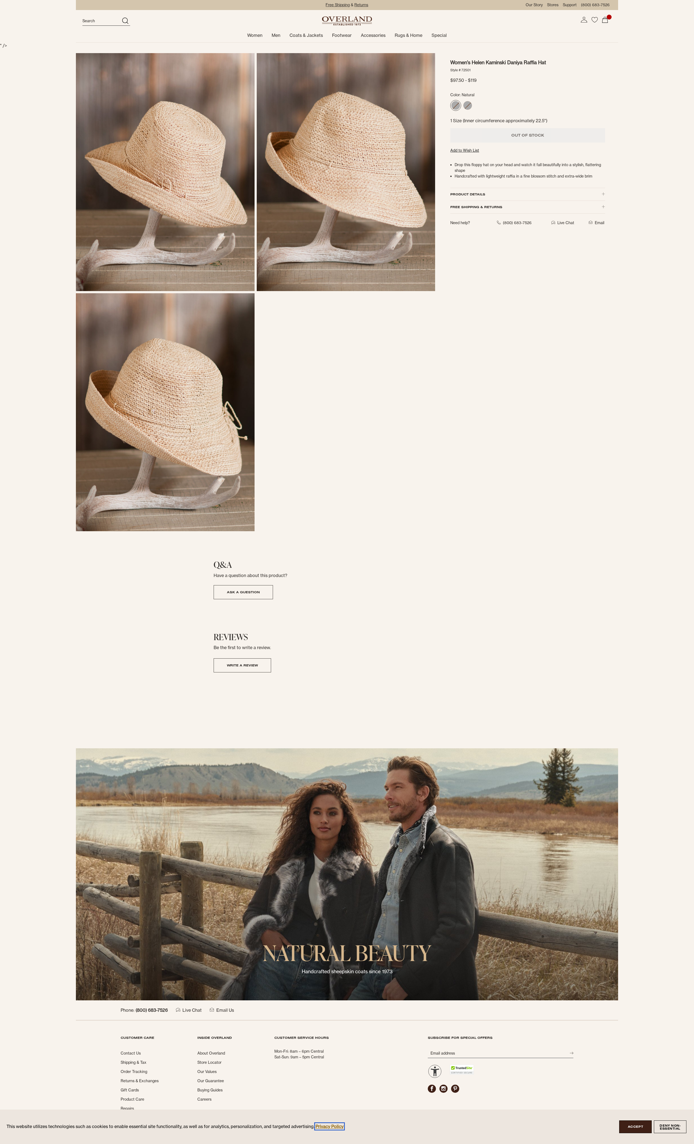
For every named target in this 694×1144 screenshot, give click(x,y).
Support (570, 4)
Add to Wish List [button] (464, 150)
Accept (635, 1127)
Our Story (534, 4)
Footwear (342, 35)
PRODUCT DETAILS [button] (467, 194)
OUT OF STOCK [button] (527, 135)
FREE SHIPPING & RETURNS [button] (476, 207)
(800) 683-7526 (595, 4)
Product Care (132, 1099)
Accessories (373, 35)
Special (439, 35)
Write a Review (242, 665)
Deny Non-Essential (670, 1127)
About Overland (211, 1053)
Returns (361, 4)
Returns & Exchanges (140, 1080)
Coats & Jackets (306, 35)
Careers (204, 1099)
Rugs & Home (408, 35)
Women (254, 35)
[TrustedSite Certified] (461, 1070)
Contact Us (131, 1053)
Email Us (225, 1010)
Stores (552, 4)
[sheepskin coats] (347, 874)
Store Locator (209, 1062)
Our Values (207, 1071)
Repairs (127, 1108)
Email (599, 222)
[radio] (455, 105)
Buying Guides (210, 1090)
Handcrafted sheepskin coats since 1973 (347, 971)
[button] (584, 20)
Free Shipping (338, 4)
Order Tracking (134, 1071)
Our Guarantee (210, 1080)
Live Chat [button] (565, 222)
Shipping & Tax (133, 1062)
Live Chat (192, 1010)
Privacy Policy (329, 1126)
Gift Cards (130, 1090)
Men (276, 35)
